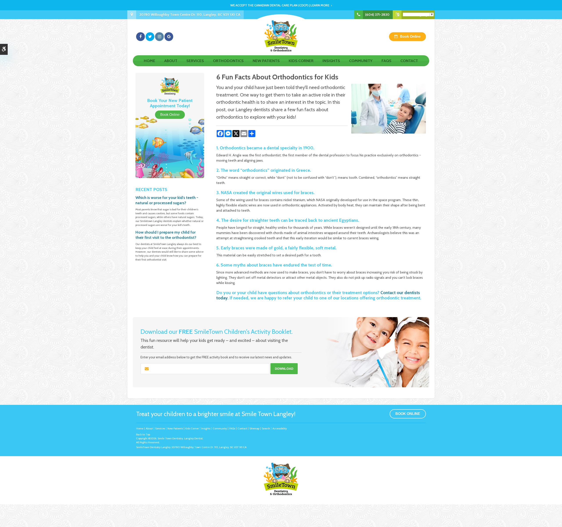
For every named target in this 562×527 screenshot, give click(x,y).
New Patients (266, 60)
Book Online (410, 36)
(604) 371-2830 (377, 15)
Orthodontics (228, 60)
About (170, 60)
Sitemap (254, 428)
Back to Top (143, 434)
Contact (409, 60)
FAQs (386, 60)
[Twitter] (150, 36)
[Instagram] (159, 36)
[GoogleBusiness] (168, 36)
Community (361, 60)
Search (266, 428)
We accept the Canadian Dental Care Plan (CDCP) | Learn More (279, 5)
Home (149, 60)
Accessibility (279, 428)
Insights (331, 60)
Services (195, 60)
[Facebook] (140, 36)
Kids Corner (301, 60)
